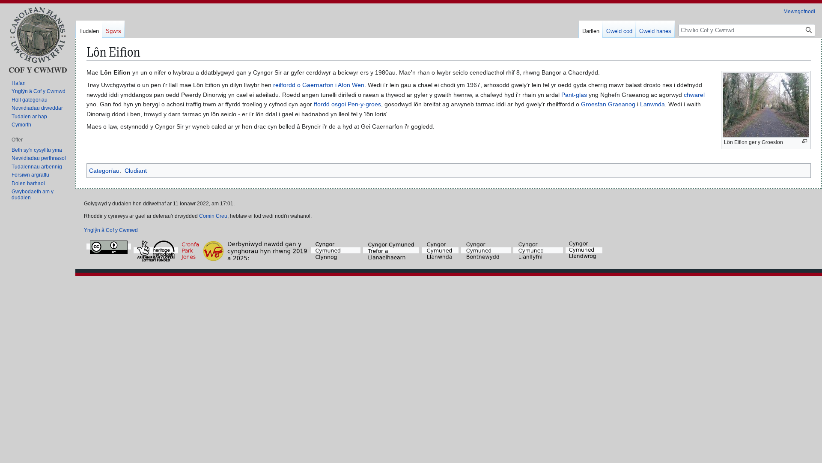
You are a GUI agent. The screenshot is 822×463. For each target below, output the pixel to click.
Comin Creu (213, 216)
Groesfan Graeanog (608, 104)
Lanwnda (652, 104)
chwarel (694, 94)
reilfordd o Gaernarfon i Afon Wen (318, 84)
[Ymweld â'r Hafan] (37, 39)
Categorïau (104, 170)
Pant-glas (574, 94)
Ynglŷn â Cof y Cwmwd (111, 230)
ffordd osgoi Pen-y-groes (347, 104)
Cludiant (136, 170)
